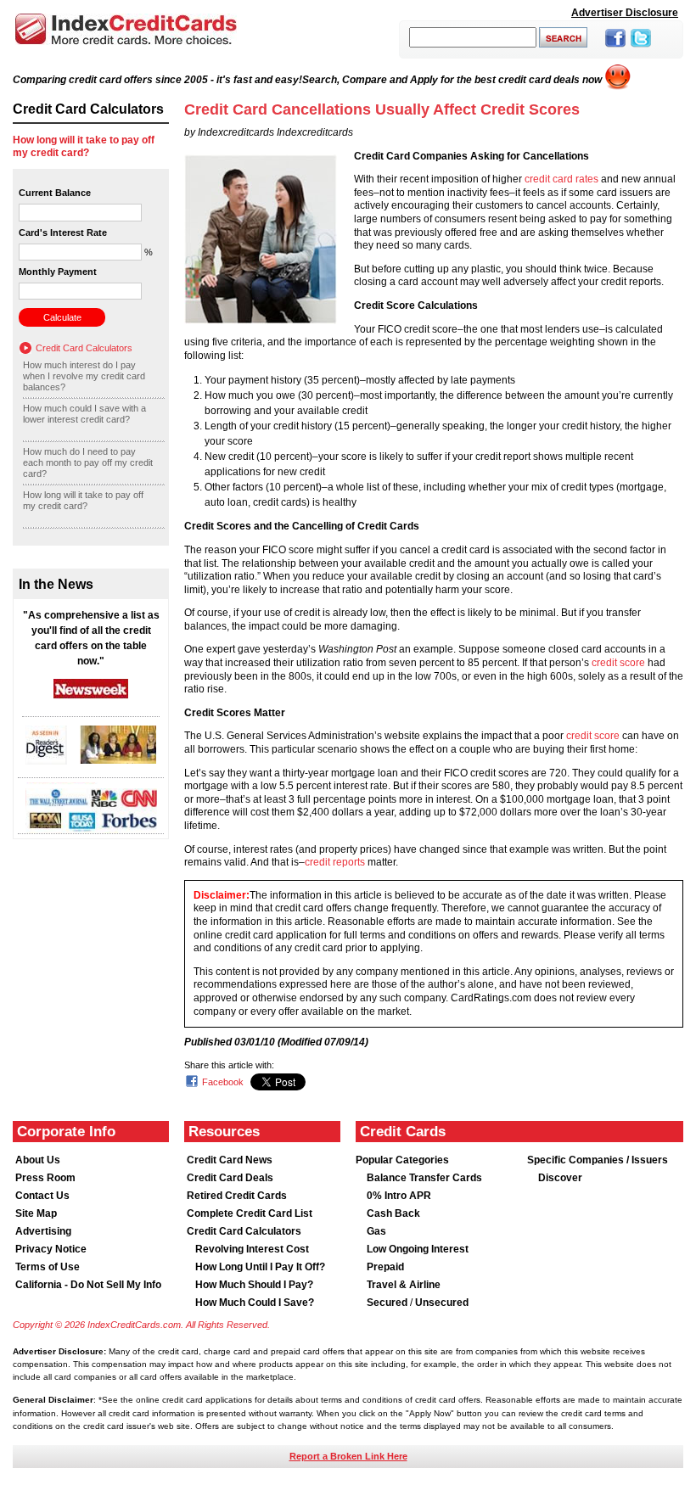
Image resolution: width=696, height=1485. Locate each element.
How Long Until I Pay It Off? (260, 1267)
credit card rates (561, 179)
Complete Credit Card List (249, 1213)
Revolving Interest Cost (252, 1249)
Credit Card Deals (230, 1178)
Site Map (36, 1213)
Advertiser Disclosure (624, 13)
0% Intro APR (399, 1196)
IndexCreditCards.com (126, 29)
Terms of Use (47, 1267)
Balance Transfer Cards (424, 1178)
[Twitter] (641, 48)
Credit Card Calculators (84, 348)
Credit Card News (229, 1160)
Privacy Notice (51, 1249)
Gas (376, 1231)
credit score (618, 663)
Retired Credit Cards (237, 1196)
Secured (388, 1302)
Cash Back (393, 1213)
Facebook (223, 1082)
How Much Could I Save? (254, 1302)
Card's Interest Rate (63, 232)
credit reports (335, 862)
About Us (37, 1160)
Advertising (43, 1231)
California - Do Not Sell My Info (88, 1285)
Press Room (45, 1178)
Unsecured (442, 1302)
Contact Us (42, 1196)
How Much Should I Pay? (254, 1285)
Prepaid (385, 1267)
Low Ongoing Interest (418, 1249)
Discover (560, 1178)
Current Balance (55, 193)
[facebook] (615, 48)
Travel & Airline (404, 1285)
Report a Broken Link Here (348, 1456)
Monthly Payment (58, 271)
